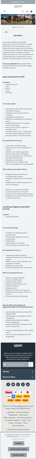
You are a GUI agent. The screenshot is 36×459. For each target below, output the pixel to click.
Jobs (29, 420)
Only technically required (18, 449)
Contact (23, 420)
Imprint (22, 439)
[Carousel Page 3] (22, 27)
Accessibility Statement (12, 420)
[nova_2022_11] (18, 19)
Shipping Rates (13, 415)
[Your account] (27, 11)
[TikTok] (28, 384)
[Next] (32, 22)
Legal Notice (11, 412)
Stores (26, 423)
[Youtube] (13, 384)
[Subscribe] (31, 364)
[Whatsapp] (23, 384)
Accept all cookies (18, 455)
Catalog (11, 423)
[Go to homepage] (18, 6)
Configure (18, 443)
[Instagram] (18, 384)
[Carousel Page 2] (18, 27)
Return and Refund (18, 425)
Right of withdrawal (10, 417)
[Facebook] (8, 384)
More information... (24, 436)
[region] (18, 22)
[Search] (23, 11)
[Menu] (5, 11)
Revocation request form (24, 417)
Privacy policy (23, 415)
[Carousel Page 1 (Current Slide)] (14, 27)
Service (6, 371)
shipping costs (21, 406)
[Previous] (4, 22)
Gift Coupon (18, 423)
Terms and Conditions (22, 412)
